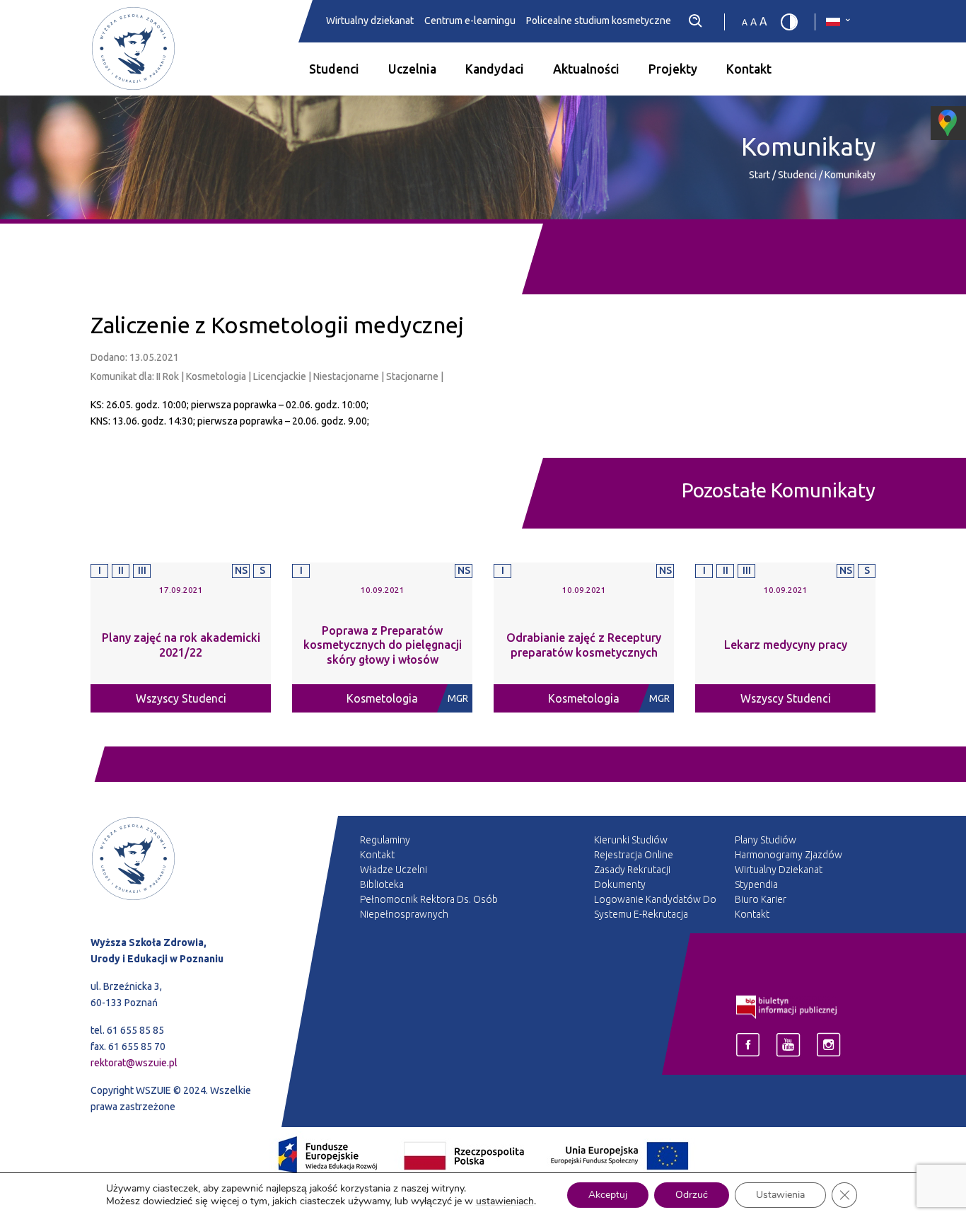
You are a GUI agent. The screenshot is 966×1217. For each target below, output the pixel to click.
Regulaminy (385, 840)
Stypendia (756, 884)
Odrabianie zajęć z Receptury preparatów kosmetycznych (583, 645)
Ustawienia (780, 1194)
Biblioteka (382, 884)
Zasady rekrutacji (632, 869)
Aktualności (586, 69)
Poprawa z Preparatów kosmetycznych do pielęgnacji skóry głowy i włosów (382, 645)
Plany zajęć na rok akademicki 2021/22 (181, 645)
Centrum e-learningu (470, 21)
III (142, 570)
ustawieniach (505, 1201)
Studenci (798, 174)
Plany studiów (765, 840)
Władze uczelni (393, 869)
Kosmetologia (382, 698)
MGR (458, 698)
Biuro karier (760, 899)
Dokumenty (620, 884)
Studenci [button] (334, 69)
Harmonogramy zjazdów (788, 854)
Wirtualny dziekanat (370, 21)
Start (759, 174)
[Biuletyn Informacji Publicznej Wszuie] (786, 1006)
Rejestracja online (633, 854)
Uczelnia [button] (412, 69)
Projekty (672, 69)
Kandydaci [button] (494, 69)
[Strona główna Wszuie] (181, 875)
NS (241, 570)
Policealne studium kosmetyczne (598, 21)
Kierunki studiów (631, 840)
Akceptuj (607, 1194)
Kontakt (749, 69)
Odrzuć (691, 1194)
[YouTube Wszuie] (788, 1044)
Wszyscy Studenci (181, 698)
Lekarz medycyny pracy (785, 644)
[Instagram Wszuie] (828, 1044)
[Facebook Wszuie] (747, 1044)
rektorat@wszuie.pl (134, 1062)
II (121, 570)
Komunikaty (850, 174)
